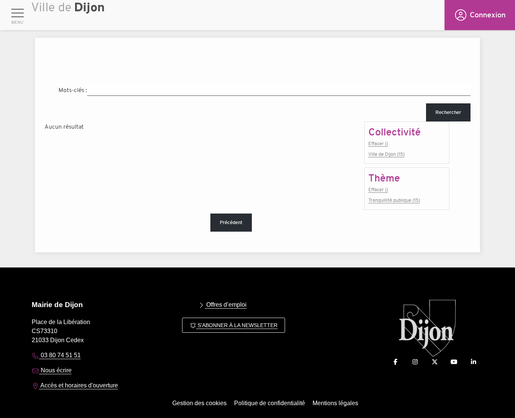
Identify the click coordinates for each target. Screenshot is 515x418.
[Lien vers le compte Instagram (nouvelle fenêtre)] (415, 362)
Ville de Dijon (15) (386, 154)
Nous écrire (55, 370)
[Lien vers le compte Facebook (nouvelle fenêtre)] (395, 362)
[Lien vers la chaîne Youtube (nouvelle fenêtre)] (454, 362)
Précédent (231, 222)
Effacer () (378, 143)
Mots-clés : (72, 90)
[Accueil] (237, 17)
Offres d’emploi (226, 304)
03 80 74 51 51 (60, 355)
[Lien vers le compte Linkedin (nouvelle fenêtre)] (473, 362)
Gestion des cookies (199, 403)
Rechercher (448, 112)
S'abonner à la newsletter (236, 325)
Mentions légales (335, 403)
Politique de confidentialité (269, 403)
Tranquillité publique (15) (394, 200)
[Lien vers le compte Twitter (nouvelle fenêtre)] (434, 362)
